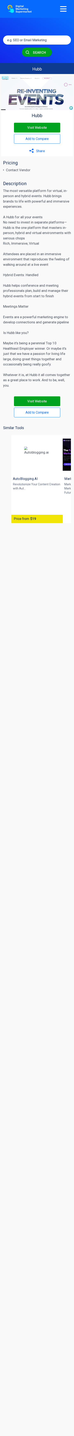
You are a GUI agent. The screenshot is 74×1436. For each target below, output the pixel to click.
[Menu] (63, 9)
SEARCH (39, 53)
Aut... (22, 488)
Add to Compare (37, 139)
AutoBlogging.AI (25, 479)
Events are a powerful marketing (28, 317)
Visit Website (37, 128)
